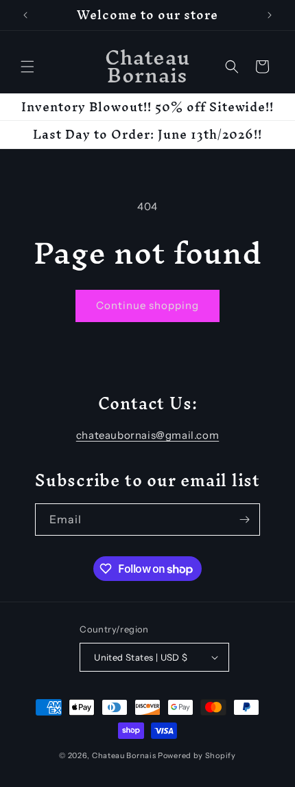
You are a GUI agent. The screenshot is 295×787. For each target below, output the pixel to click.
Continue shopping (147, 305)
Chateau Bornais (124, 755)
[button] (27, 67)
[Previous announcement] (25, 15)
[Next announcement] (270, 15)
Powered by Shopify (197, 755)
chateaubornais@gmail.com (147, 435)
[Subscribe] (244, 519)
